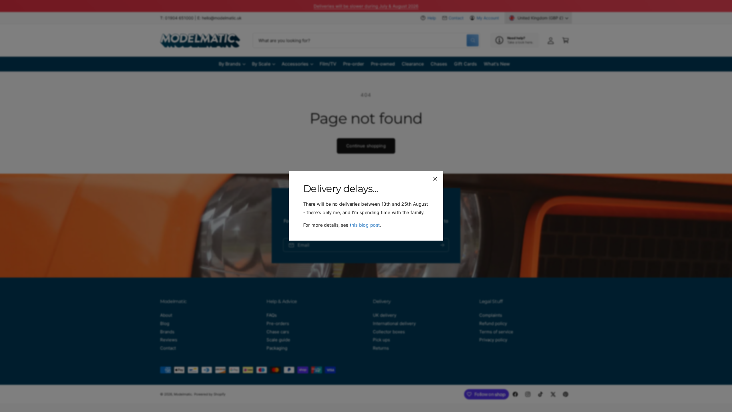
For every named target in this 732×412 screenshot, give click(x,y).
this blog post (365, 225)
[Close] (435, 179)
